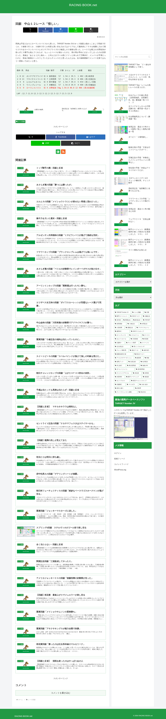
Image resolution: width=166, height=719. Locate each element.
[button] (91, 30)
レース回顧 (21, 121)
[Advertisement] (133, 36)
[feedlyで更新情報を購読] (58, 151)
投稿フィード (119, 459)
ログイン (117, 453)
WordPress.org (120, 470)
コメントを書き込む (60, 693)
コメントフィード (121, 464)
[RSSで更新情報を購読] (63, 151)
